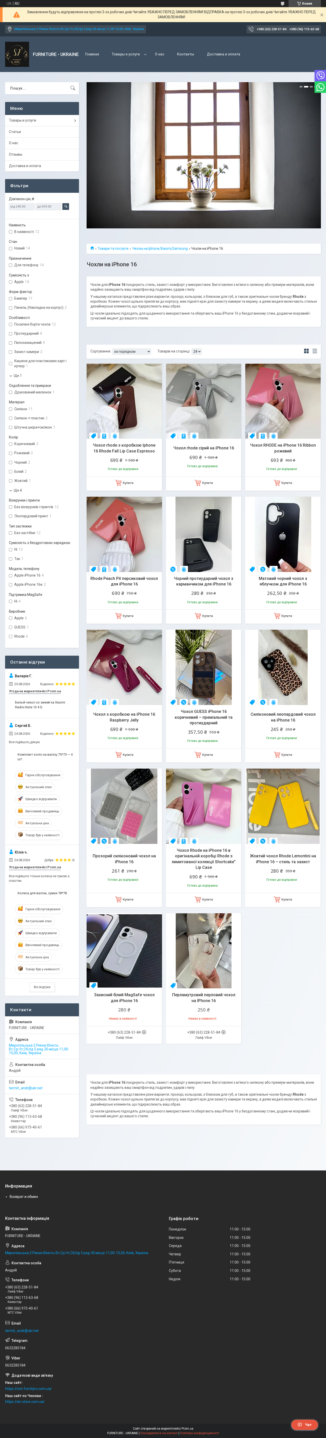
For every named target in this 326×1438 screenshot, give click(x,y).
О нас (159, 54)
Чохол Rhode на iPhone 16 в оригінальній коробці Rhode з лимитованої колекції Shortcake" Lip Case (204, 859)
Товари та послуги (113, 248)
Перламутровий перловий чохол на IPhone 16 (203, 997)
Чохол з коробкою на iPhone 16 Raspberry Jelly (124, 717)
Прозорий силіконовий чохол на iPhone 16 (124, 859)
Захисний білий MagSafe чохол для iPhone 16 (124, 997)
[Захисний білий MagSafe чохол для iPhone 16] (124, 951)
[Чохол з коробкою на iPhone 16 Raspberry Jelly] (124, 667)
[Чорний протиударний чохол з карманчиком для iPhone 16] (203, 534)
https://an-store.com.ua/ (25, 1402)
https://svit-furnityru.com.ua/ (28, 1389)
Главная (92, 54)
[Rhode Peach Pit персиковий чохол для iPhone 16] (124, 534)
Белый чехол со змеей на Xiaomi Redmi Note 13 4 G (40, 704)
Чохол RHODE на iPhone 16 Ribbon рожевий (283, 448)
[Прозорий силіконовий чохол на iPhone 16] (124, 806)
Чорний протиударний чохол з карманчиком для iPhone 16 (203, 581)
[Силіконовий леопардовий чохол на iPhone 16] (283, 667)
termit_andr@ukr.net (26, 1088)
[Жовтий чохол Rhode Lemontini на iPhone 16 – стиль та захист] (283, 806)
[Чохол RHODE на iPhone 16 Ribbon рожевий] (283, 401)
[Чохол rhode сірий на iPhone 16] (203, 401)
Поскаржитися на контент (159, 1433)
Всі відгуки (42, 987)
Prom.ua (187, 1428)
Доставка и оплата (223, 54)
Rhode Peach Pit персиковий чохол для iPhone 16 (124, 581)
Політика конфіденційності (199, 1433)
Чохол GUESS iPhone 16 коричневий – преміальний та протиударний (204, 717)
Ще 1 (18, 376)
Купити (128, 483)
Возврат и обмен (24, 1197)
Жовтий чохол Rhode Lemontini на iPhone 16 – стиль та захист (283, 859)
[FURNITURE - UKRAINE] (17, 54)
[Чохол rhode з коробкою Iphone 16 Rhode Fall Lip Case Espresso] (124, 401)
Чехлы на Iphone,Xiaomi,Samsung (160, 248)
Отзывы (15, 154)
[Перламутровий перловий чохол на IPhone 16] (203, 951)
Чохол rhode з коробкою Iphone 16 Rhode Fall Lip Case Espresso (124, 448)
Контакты (185, 54)
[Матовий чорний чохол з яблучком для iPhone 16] (283, 534)
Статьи (15, 132)
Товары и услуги (126, 54)
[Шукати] (73, 88)
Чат (308, 1425)
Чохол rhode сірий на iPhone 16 (203, 448)
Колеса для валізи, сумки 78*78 (42, 893)
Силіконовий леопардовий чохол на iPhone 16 (283, 717)
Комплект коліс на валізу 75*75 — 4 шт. (45, 757)
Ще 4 (18, 490)
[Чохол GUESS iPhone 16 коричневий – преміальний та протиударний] (203, 667)
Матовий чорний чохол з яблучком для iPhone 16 (283, 581)
